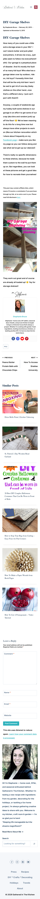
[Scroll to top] (35, 896)
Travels (26, 883)
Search (5, 838)
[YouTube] (28, 862)
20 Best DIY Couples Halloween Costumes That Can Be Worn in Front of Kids (19, 496)
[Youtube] (22, 338)
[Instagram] (18, 338)
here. (19, 197)
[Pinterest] (26, 338)
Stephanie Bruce (11, 27)
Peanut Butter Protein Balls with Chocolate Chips (10, 364)
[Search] (34, 844)
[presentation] (20, 401)
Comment (9, 654)
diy (5, 346)
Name (7, 692)
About (20, 888)
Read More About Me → (12, 832)
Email (7, 704)
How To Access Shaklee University (31, 364)
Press (14, 872)
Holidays (14, 883)
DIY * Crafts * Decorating (20, 877)
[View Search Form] (36, 7)
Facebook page (10, 140)
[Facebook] (13, 338)
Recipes (25, 872)
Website (7, 715)
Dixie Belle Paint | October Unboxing (19, 417)
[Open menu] (31, 7)
